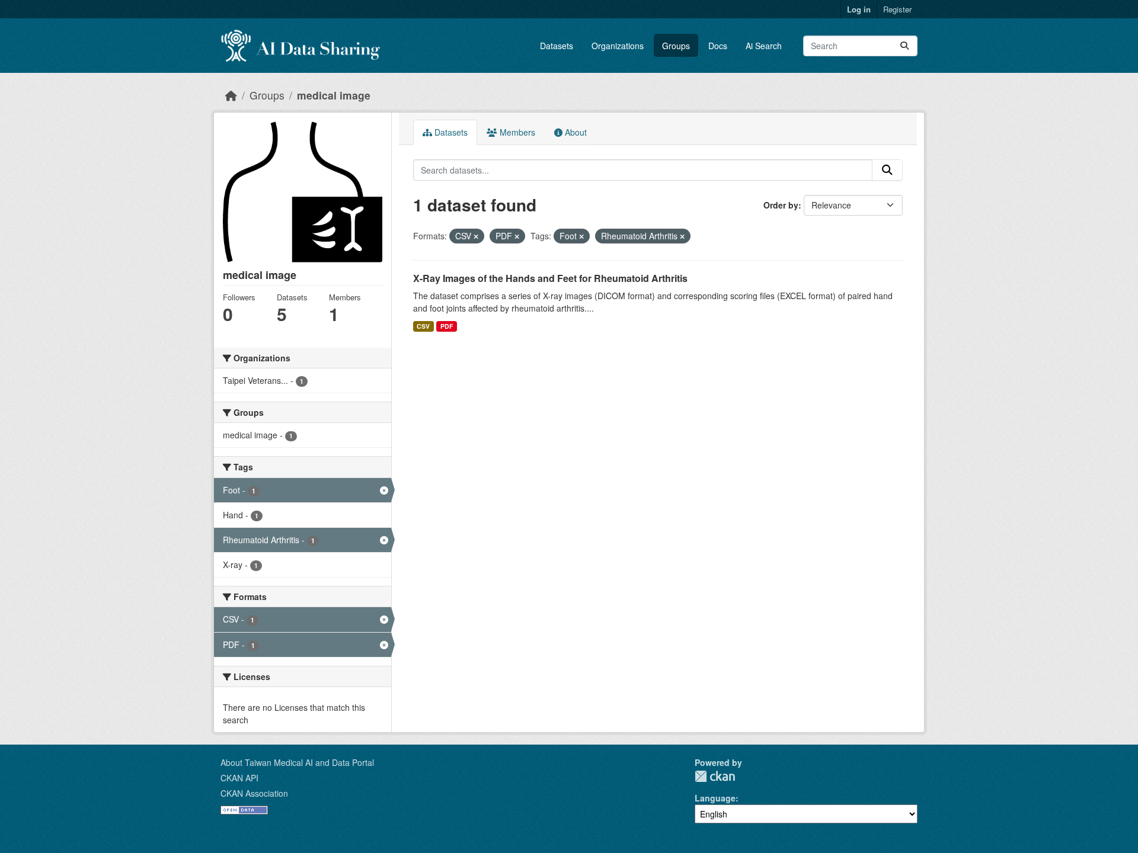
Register (897, 9)
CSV (423, 326)
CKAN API (239, 778)
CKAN (715, 776)
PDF (446, 326)
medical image (333, 95)
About (574, 132)
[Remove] (476, 236)
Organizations (618, 46)
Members (516, 132)
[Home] (231, 95)
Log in (859, 9)
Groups (676, 46)
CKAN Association (254, 793)
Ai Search (764, 46)
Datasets (556, 46)
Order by (780, 205)
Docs (717, 46)
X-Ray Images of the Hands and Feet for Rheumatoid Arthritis (550, 278)
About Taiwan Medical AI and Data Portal (297, 762)
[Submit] (904, 46)
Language (715, 798)
